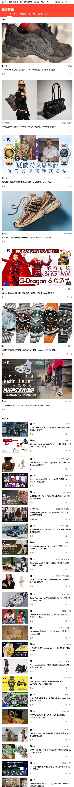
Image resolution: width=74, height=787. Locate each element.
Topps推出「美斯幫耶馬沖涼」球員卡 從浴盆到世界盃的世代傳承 (50, 616)
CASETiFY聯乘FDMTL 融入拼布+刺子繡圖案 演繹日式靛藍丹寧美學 (50, 428)
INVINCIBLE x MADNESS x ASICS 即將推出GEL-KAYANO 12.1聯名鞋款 (49, 547)
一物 (9, 14)
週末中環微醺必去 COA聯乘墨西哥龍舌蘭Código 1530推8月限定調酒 (49, 716)
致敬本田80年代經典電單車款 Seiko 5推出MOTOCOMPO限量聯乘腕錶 (46, 683)
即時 (42, 2)
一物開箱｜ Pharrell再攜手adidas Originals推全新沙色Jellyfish (26, 238)
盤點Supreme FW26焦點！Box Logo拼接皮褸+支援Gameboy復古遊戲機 (50, 445)
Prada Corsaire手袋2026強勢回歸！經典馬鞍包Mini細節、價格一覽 (50, 666)
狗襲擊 (15, 2)
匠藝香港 (23, 14)
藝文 (15, 14)
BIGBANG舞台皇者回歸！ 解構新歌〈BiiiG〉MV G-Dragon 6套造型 (28, 293)
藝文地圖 (32, 14)
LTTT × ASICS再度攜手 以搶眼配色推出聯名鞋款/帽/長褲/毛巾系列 (50, 751)
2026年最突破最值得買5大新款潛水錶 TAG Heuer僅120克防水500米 (29, 350)
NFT (46, 14)
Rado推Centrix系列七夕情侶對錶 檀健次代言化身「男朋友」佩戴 (49, 564)
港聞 (10, 2)
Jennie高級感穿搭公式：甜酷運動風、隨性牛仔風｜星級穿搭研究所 (50, 514)
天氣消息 (36, 2)
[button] (67, 74)
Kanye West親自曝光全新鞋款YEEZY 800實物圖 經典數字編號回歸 (29, 70)
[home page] (4, 2)
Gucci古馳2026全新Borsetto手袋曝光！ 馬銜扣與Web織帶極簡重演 (29, 127)
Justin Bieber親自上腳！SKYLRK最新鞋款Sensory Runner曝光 (27, 405)
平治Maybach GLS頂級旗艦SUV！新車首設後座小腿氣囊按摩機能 (50, 530)
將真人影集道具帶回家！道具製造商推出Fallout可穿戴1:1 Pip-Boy (50, 699)
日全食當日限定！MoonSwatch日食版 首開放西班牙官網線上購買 (50, 649)
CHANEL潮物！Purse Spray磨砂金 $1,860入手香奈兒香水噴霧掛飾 (50, 464)
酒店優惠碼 (28, 2)
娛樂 (21, 2)
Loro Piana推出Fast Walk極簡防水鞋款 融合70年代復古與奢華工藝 (50, 734)
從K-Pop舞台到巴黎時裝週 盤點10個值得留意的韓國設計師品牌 (50, 768)
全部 (3, 14)
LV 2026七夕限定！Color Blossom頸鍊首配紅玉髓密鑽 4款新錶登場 (49, 581)
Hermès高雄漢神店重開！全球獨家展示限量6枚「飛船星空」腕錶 (50, 632)
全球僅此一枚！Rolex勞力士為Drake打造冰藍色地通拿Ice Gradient (50, 497)
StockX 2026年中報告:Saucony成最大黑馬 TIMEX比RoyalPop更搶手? (50, 480)
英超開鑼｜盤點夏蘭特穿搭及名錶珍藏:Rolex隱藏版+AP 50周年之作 (28, 182)
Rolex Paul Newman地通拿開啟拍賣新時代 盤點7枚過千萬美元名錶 (50, 599)
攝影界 (39, 14)
